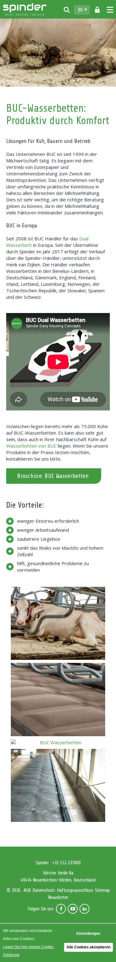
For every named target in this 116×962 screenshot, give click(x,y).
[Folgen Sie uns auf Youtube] (73, 909)
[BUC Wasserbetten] (58, 623)
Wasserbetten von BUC (31, 446)
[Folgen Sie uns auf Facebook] (61, 909)
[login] (97, 10)
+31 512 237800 (66, 862)
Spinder (24, 9)
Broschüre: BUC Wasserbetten (53, 475)
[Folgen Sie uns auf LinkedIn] (84, 909)
